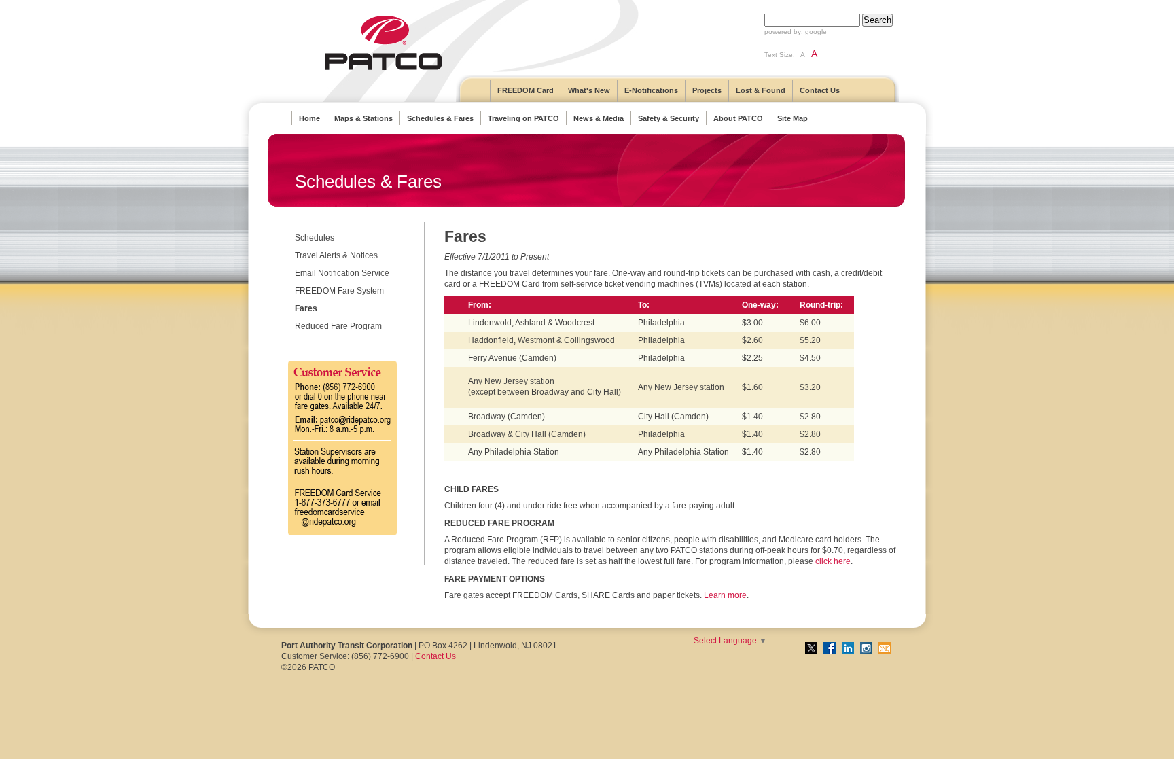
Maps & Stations (363, 118)
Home (309, 118)
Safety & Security (668, 118)
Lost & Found (760, 90)
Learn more (725, 595)
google (816, 31)
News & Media (598, 118)
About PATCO (738, 118)
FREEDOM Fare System (339, 291)
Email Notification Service (342, 273)
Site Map (792, 118)
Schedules (314, 238)
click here (833, 561)
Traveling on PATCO (523, 118)
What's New (589, 90)
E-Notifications (651, 90)
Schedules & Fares (440, 118)
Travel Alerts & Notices (336, 255)
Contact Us (820, 90)
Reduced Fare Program (338, 326)
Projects (707, 90)
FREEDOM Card (525, 90)
